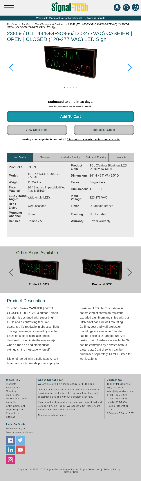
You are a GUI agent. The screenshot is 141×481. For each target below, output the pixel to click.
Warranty (121, 157)
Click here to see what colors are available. (93, 139)
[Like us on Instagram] (10, 459)
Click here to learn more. (52, 415)
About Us (11, 402)
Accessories (13, 387)
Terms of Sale (70, 472)
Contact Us (12, 413)
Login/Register (14, 409)
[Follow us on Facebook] (10, 440)
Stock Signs (13, 395)
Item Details (20, 157)
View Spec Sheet (37, 129)
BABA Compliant (15, 406)
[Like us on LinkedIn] (10, 450)
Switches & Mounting (96, 157)
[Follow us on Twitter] (20, 440)
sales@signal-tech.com (120, 391)
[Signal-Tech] (70, 7)
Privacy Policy (112, 469)
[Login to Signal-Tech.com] (117, 7)
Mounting (11, 391)
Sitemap (11, 417)
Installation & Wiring (70, 157)
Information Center (17, 398)
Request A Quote (104, 129)
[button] (11, 68)
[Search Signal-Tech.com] (126, 7)
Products (11, 384)
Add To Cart (70, 117)
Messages (45, 157)
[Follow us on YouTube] (20, 450)
